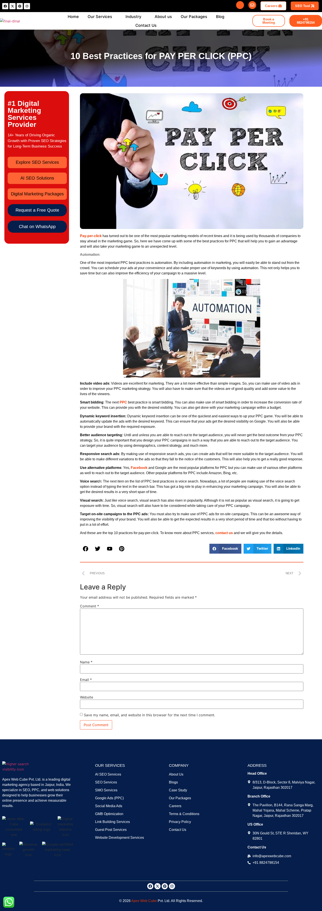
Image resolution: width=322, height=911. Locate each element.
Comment (89, 606)
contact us (224, 533)
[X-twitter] (12, 6)
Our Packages (194, 16)
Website (86, 697)
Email (86, 679)
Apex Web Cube (144, 901)
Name (86, 662)
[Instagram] (27, 6)
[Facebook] (5, 6)
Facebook (139, 468)
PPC (123, 402)
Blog (220, 16)
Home (73, 16)
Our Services (100, 16)
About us (163, 16)
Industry (133, 16)
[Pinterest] (20, 6)
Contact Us (146, 25)
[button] (37, 210)
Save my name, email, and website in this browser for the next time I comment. (149, 715)
